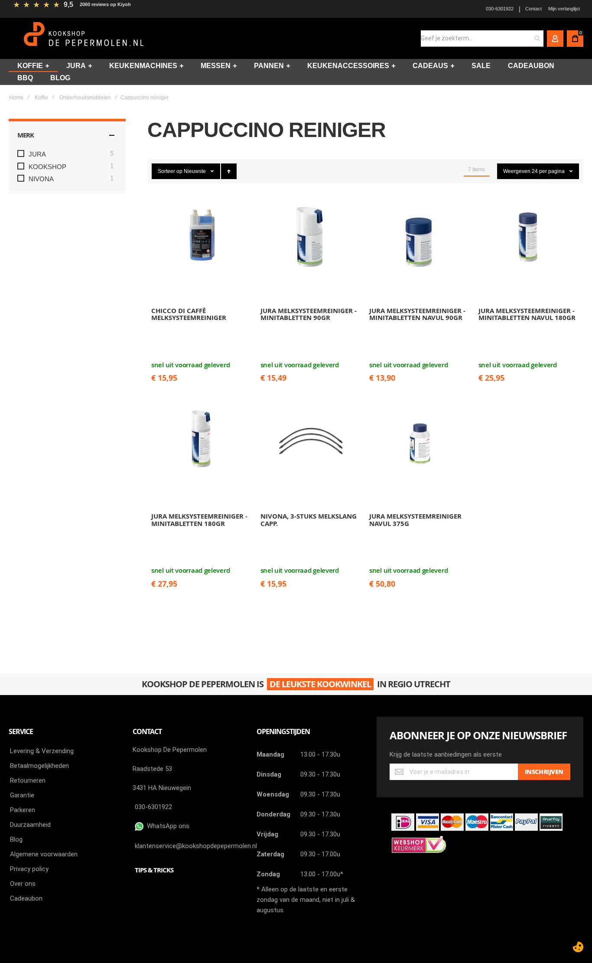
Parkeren (22, 810)
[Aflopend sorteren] (229, 171)
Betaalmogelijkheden (39, 766)
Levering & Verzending (42, 751)
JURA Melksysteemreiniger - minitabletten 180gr (199, 520)
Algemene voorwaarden (44, 854)
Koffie (41, 98)
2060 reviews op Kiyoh (105, 4)
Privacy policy (29, 869)
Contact (533, 8)
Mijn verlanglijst (564, 8)
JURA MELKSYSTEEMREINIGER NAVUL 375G (415, 520)
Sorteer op (170, 171)
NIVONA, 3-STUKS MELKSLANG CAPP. (308, 520)
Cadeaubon (26, 898)
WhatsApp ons (166, 826)
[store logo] (85, 38)
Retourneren (28, 780)
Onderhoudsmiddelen (85, 98)
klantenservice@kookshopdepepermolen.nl (196, 846)
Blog (16, 839)
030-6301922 (500, 8)
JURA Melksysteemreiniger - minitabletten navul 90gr (417, 314)
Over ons (23, 884)
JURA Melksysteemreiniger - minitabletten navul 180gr (527, 314)
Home (16, 98)
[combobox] (482, 38)
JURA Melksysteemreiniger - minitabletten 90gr (308, 314)
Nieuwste (195, 171)
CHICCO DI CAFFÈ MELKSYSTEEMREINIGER (188, 314)
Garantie (22, 795)
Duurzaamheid (30, 825)
